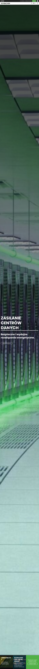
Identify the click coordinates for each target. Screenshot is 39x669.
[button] (37, 1)
